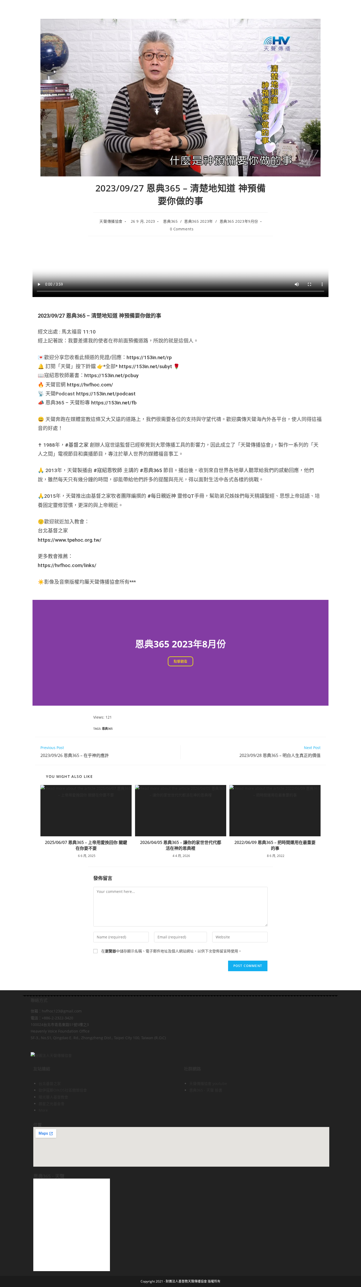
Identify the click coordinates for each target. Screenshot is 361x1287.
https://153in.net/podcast (106, 394)
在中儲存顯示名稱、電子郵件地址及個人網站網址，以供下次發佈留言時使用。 (171, 950)
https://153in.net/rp (149, 357)
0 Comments (182, 228)
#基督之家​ (77, 445)
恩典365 (170, 221)
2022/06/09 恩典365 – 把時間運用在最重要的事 (275, 845)
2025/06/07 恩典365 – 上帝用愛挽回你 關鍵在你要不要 (86, 845)
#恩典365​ (151, 470)
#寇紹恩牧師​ (108, 470)
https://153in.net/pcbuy (111, 375)
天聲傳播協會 (111, 221)
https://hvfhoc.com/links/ (67, 565)
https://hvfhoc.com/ (90, 385)
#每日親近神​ (161, 496)
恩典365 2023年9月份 (239, 221)
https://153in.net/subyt (145, 366)
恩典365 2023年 (198, 221)
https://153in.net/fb (114, 403)
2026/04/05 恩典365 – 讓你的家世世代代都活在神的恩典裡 (180, 845)
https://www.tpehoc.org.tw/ (69, 540)
